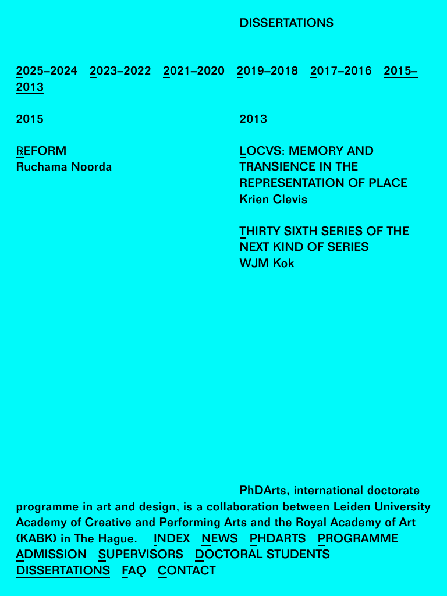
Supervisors (140, 555)
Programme (358, 540)
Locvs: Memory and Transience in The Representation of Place (324, 168)
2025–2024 (47, 72)
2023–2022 (120, 72)
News (219, 540)
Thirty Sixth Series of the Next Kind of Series (325, 240)
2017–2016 (341, 72)
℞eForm (41, 152)
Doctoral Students (262, 555)
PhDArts (278, 540)
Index (172, 540)
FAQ (134, 572)
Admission (51, 555)
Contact (187, 572)
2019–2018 (268, 72)
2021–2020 (194, 72)
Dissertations (63, 572)
